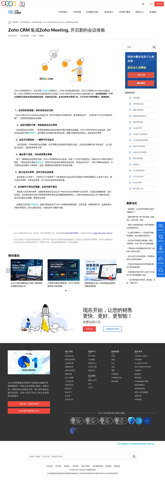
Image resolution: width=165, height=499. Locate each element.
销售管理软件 (140, 385)
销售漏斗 (136, 164)
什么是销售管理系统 (140, 140)
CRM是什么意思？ (141, 356)
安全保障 (75, 466)
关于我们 (58, 466)
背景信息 (39, 162)
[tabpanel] (26, 273)
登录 (151, 4)
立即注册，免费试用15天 (29, 404)
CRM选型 (138, 399)
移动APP (68, 392)
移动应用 (108, 12)
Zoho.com (13, 4)
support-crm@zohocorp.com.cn (137, 443)
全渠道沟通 (69, 363)
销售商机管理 (140, 389)
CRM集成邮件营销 (141, 381)
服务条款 (108, 466)
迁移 (113, 367)
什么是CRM (137, 128)
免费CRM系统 (138, 110)
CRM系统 (136, 98)
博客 (113, 370)
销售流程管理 (70, 359)
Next (119, 270)
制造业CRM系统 (139, 146)
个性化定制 (69, 381)
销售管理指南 (138, 158)
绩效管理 (68, 374)
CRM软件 (45, 91)
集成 (113, 359)
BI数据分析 (69, 367)
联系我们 (153, 12)
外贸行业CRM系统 (140, 152)
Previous (8, 270)
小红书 (90, 387)
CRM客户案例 (124, 12)
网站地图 (114, 381)
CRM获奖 (114, 374)
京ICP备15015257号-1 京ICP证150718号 (105, 473)
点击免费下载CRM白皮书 (29, 411)
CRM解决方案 (91, 12)
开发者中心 (92, 363)
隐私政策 (117, 466)
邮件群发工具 (138, 189)
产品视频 (91, 359)
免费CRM (138, 396)
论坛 (113, 363)
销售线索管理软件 (139, 116)
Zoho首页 (49, 466)
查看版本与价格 (112, 329)
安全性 (67, 396)
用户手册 (91, 356)
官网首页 (15, 22)
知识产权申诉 (85, 466)
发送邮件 (32, 133)
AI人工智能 (69, 378)
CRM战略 (138, 359)
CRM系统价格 (138, 104)
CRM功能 (62, 12)
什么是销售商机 (139, 170)
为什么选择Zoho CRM (143, 367)
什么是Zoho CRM (141, 363)
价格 (113, 356)
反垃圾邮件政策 (98, 466)
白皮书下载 (92, 367)
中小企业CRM (138, 176)
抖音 (90, 384)
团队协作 (68, 389)
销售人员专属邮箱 (141, 392)
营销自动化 (69, 385)
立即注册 (159, 4)
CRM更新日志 (116, 378)
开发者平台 (69, 399)
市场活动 (91, 370)
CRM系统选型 (25, 22)
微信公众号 (92, 380)
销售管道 (138, 378)
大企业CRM (137, 183)
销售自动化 (69, 356)
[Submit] (134, 456)
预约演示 (141, 83)
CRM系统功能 (36, 22)
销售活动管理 (70, 370)
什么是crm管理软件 (140, 134)
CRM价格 (77, 12)
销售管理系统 (138, 122)
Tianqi (41, 36)
